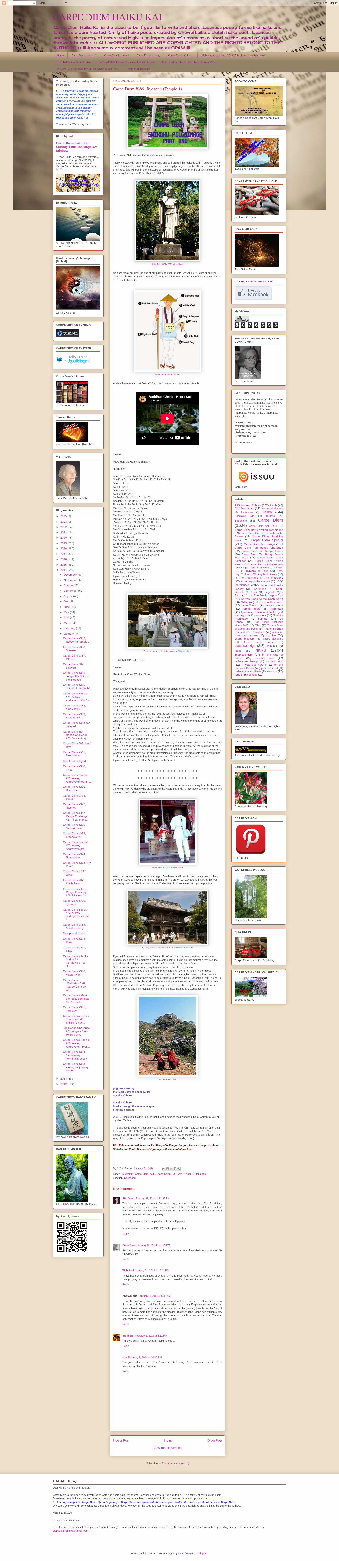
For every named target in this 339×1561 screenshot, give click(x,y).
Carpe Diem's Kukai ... (181, 55)
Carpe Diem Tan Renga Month (262, 551)
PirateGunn (129, 1245)
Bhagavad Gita (244, 516)
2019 (63, 543)
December (70, 574)
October (69, 585)
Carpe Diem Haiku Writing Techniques (259, 529)
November (70, 579)
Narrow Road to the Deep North (262, 598)
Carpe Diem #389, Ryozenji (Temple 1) (77, 640)
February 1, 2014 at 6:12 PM (151, 1335)
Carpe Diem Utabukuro (255, 567)
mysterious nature (254, 664)
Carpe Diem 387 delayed (73, 666)
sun (124, 1357)
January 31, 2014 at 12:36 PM (153, 1198)
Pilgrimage (276, 608)
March (68, 623)
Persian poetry (274, 605)
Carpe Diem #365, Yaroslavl (74, 1009)
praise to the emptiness (248, 671)
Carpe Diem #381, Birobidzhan (74, 754)
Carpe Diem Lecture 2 (116, 55)
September (71, 590)
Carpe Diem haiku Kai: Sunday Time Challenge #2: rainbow (76, 146)
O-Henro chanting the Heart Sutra (167, 867)
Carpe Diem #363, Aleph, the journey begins (75, 1067)
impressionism (243, 654)
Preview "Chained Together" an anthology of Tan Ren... (88, 68)
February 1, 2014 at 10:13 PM (145, 1357)
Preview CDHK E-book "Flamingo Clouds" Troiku (126, 62)
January (69, 633)
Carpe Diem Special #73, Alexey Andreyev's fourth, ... (77, 778)
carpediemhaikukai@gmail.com (70, 1530)
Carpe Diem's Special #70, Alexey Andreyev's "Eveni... (77, 1043)
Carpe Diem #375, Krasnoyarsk (74, 835)
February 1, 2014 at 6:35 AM (154, 1295)
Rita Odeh (128, 1198)
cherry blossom (245, 638)
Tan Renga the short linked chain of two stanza (188, 62)
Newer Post (121, 1440)
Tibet (258, 625)
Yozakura (258, 632)
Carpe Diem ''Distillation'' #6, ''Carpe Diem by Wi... (74, 985)
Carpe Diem (141, 1173)
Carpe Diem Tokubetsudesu (265, 564)
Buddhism (127, 1173)
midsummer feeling (246, 661)
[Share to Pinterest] (179, 1169)
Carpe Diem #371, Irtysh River (74, 881)
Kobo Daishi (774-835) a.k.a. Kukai (167, 264)
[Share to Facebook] (175, 1169)
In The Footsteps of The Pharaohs (259, 577)
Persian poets (251, 608)
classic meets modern (259, 642)
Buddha (270, 516)
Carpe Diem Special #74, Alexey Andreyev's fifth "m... (77, 697)
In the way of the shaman (255, 581)
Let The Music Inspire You (266, 595)
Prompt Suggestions (138, 68)
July (66, 601)
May (67, 612)
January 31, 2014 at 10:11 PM (152, 1270)
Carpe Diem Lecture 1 (84, 55)
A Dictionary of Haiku (248, 505)
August (68, 596)
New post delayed (74, 933)
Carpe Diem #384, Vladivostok (74, 707)
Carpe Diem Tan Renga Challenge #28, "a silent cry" (75, 735)
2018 (63, 548)
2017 (63, 553)
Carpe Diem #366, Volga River (74, 973)
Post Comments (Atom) (175, 1463)
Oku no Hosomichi (271, 602)
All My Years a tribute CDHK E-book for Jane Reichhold (233, 55)
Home (60, 55)
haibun (270, 645)
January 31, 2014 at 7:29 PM (153, 1245)
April (67, 617)
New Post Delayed (74, 761)
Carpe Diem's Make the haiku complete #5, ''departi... (76, 999)
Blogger (203, 1553)
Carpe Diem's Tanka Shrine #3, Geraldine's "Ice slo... (75, 961)
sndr (180, 1553)
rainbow (272, 671)
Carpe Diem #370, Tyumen (74, 902)
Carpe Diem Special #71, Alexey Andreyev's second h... (76, 914)
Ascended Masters (272, 508)
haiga (238, 650)
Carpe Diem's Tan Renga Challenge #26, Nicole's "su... (76, 892)
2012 (63, 1083)
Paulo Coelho (249, 605)
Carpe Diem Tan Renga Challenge (259, 547)
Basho (267, 512)
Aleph (273, 505)
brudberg (128, 1335)
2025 (63, 516)
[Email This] (164, 1169)
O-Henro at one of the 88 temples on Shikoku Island (167, 651)
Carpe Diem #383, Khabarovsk (74, 716)
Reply (125, 1233)
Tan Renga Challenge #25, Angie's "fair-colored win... (76, 1031)
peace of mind (269, 668)
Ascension (247, 512)
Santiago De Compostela (250, 615)
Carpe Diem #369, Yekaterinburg (74, 926)
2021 (63, 532)
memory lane (264, 658)
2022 (63, 527)
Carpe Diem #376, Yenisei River (74, 826)
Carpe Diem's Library (148, 55)
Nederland (130, 1177)
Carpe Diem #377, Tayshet (74, 806)
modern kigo (274, 661)
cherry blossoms (273, 638)
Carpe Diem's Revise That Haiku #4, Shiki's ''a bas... (76, 1019)
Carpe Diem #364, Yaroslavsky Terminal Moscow (75, 1055)
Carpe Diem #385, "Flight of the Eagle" (76, 686)
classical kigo (245, 646)
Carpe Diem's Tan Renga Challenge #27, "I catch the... (75, 816)
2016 (63, 559)
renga (238, 674)
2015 (63, 564)
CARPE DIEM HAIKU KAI (107, 16)
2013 (63, 1078)
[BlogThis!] (168, 1169)
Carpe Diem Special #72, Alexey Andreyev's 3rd (75, 845)
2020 (63, 537)
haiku (153, 1173)
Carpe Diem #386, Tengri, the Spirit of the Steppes (76, 676)
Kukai (254, 592)
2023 (63, 521)
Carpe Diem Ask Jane (263, 526)
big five (271, 635)
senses (253, 674)
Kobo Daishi (164, 1173)
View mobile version (167, 1448)
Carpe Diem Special (267, 540)
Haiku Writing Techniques (261, 574)
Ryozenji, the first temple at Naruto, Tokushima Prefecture (168, 948)
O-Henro (177, 1173)
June (67, 606)
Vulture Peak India (167, 1079)
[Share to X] (171, 1169)
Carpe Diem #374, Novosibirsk (74, 856)
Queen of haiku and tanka (258, 612)
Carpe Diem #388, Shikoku (74, 648)
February (70, 628)
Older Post (214, 1440)
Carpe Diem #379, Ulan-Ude (74, 788)
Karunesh (260, 588)
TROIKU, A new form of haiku (74, 62)
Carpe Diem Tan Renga (259, 544)
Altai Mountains (244, 508)
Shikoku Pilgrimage (195, 1173)
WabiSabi (128, 1270)
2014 (63, 569)
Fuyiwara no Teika (256, 570)
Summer (263, 618)
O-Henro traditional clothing (167, 374)
